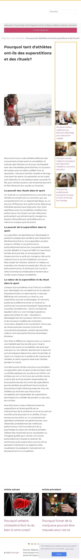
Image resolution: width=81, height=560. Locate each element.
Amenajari (15, 553)
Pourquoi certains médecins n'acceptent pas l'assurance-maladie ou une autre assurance (65, 164)
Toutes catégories (40, 30)
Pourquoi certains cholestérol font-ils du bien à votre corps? (19, 525)
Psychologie (19, 25)
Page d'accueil (7, 38)
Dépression (9, 25)
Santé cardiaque (45, 25)
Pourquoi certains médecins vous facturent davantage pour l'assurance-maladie (65, 132)
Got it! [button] (59, 554)
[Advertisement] (24, 12)
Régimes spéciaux (61, 25)
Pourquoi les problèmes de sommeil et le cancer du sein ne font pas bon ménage (65, 195)
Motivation (20, 38)
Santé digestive (31, 25)
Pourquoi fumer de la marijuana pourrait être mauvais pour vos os (58, 525)
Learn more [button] (69, 549)
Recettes (73, 25)
